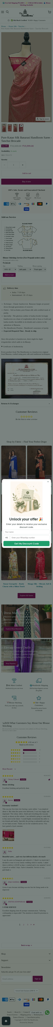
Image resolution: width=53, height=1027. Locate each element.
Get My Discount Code (26, 543)
